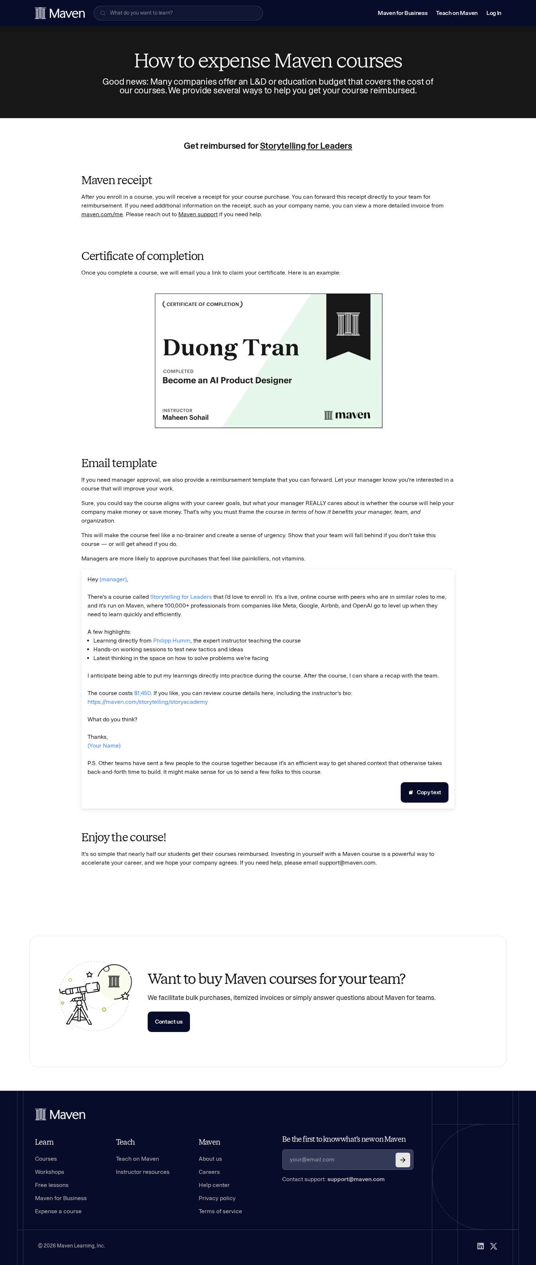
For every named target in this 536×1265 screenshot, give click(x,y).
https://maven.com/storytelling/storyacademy (148, 701)
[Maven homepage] (60, 13)
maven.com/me (102, 214)
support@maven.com (356, 1179)
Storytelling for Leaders (306, 145)
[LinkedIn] (480, 1246)
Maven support (198, 214)
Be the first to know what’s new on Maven (343, 1139)
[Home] (60, 1114)
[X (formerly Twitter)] (493, 1246)
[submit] (403, 1160)
